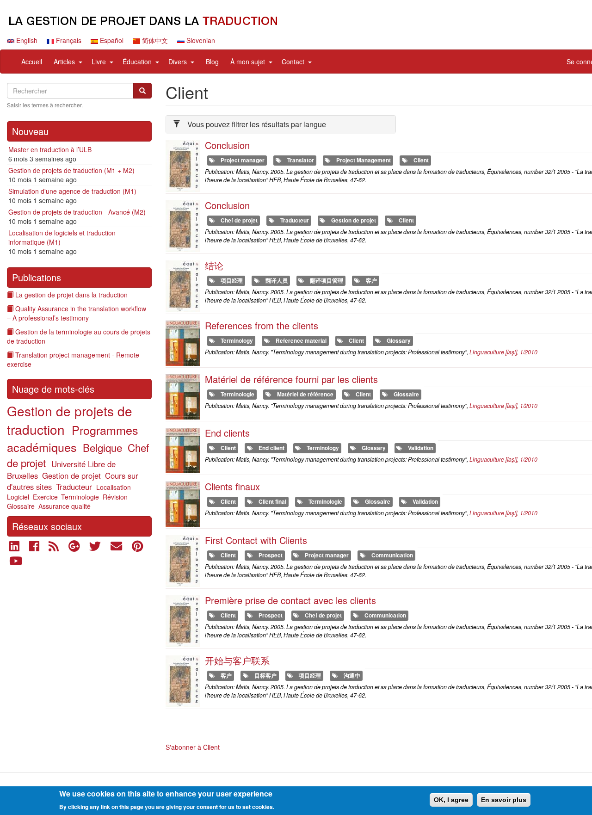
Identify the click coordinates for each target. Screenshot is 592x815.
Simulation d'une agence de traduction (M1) (72, 191)
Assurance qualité (64, 506)
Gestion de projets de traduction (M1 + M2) (71, 170)
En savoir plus (503, 799)
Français (67, 40)
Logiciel (18, 496)
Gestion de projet (71, 475)
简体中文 (154, 40)
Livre (99, 61)
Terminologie (80, 496)
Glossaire (21, 506)
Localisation (113, 487)
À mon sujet (247, 61)
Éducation (137, 61)
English (25, 40)
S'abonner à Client (193, 747)
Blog (212, 61)
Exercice (45, 496)
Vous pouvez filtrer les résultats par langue (256, 124)
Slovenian (200, 40)
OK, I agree (451, 799)
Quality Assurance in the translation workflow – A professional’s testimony (76, 313)
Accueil (31, 61)
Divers (177, 61)
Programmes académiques (72, 438)
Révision (115, 496)
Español (110, 40)
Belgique (102, 447)
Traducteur (74, 486)
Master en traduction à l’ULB (50, 149)
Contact (293, 61)
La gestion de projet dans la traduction (71, 294)
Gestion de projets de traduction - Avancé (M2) (77, 211)
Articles (64, 61)
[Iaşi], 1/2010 (503, 352)
